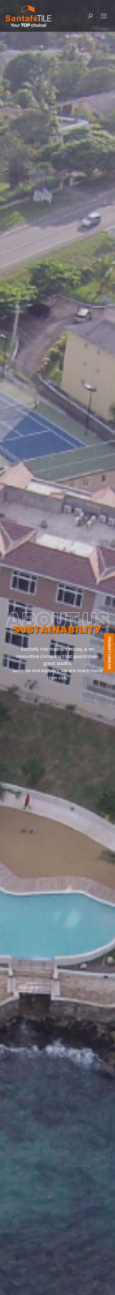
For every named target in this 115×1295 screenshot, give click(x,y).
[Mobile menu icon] (103, 15)
